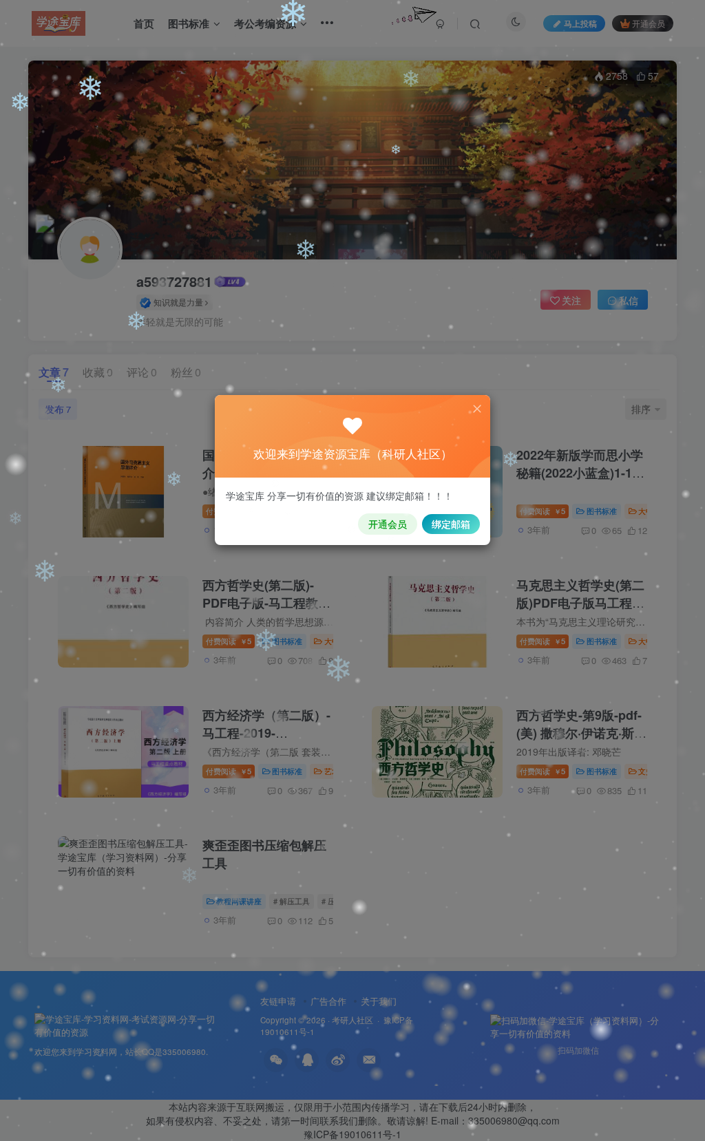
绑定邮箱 (451, 524)
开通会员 (387, 524)
